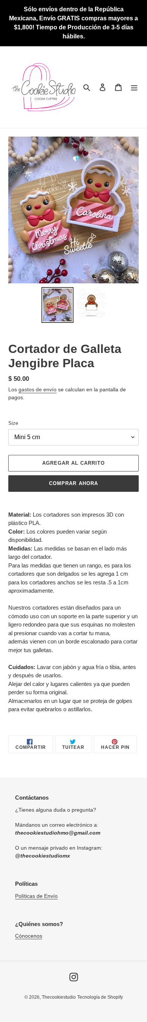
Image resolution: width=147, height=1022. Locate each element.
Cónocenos (28, 936)
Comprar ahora (73, 483)
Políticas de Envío (36, 896)
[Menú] (134, 87)
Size (13, 423)
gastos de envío (37, 389)
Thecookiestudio (59, 997)
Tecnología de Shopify (100, 997)
